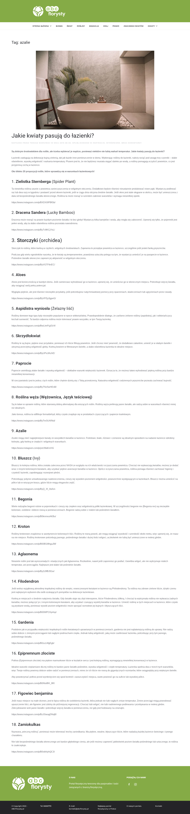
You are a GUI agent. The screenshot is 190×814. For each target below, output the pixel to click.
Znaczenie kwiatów (134, 26)
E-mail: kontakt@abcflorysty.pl (79, 807)
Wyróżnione (113, 143)
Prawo (116, 26)
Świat (69, 26)
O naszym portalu (134, 806)
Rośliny (81, 26)
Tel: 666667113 (45, 806)
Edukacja (94, 26)
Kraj (105, 26)
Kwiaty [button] (151, 26)
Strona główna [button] (41, 26)
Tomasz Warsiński (40, 143)
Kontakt (158, 806)
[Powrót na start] (49, 11)
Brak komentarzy (132, 143)
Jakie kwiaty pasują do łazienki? (53, 135)
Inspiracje (99, 143)
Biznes (59, 26)
